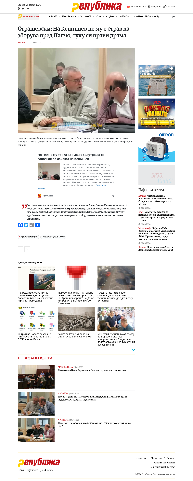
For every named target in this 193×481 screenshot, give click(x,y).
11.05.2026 (78, 367)
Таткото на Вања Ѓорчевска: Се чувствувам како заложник (92, 370)
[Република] (96, 6)
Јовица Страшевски (29, 237)
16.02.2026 (74, 394)
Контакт (171, 458)
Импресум (141, 458)
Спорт (97, 16)
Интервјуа (69, 16)
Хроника (23, 42)
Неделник (156, 7)
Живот (125, 16)
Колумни (84, 16)
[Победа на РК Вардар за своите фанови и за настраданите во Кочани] (20, 249)
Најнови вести (151, 190)
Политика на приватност (162, 467)
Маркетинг (156, 458)
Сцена (110, 16)
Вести (53, 16)
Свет (140, 212)
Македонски (137, 7)
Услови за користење (164, 463)
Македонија (65, 367)
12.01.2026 (74, 420)
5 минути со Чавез (147, 16)
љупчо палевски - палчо (54, 237)
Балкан (142, 196)
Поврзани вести (35, 358)
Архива (170, 7)
